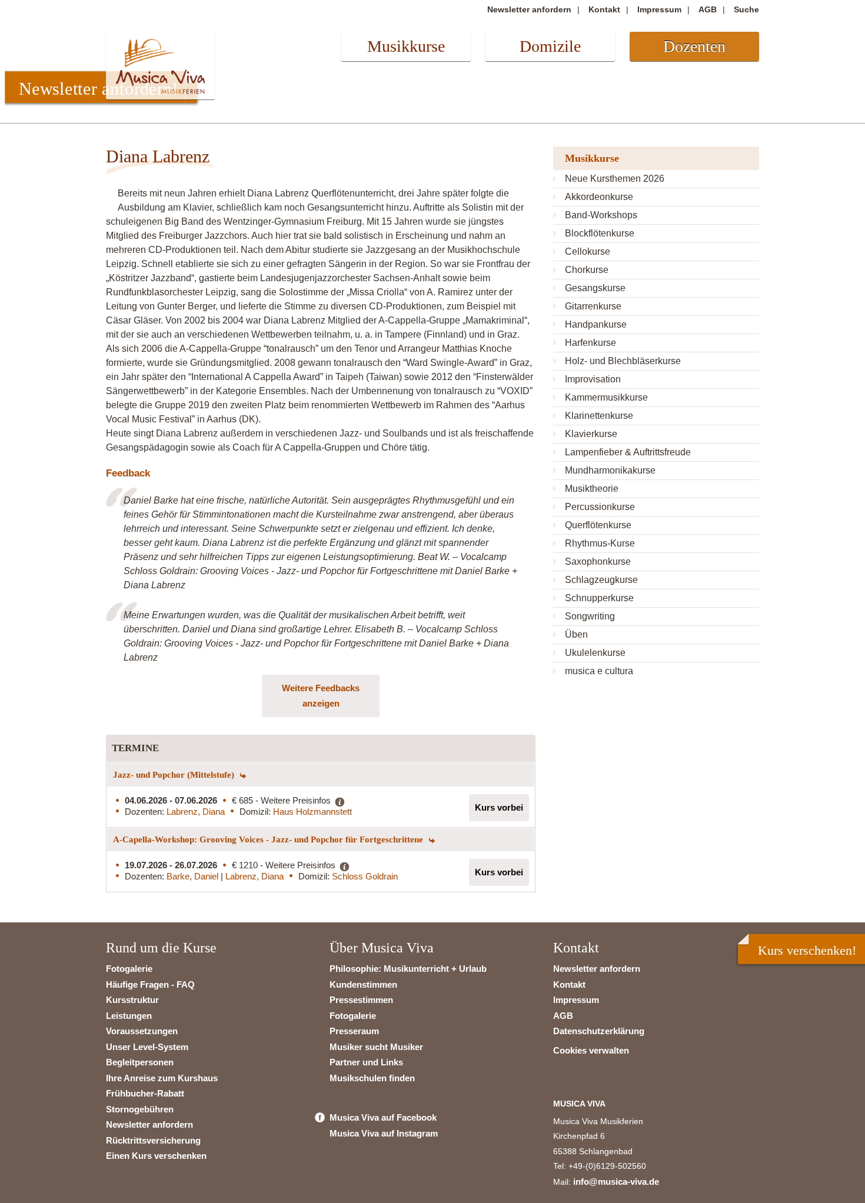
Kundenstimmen (363, 984)
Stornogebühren (140, 1109)
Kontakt (604, 9)
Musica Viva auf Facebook (383, 1117)
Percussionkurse (600, 507)
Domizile (550, 46)
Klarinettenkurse (599, 416)
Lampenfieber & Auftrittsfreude (628, 452)
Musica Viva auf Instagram (384, 1133)
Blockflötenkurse (599, 233)
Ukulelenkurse (595, 653)
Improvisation (593, 379)
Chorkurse (586, 270)
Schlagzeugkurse (601, 580)
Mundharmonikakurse (610, 470)
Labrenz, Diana (196, 812)
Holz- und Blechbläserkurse (623, 361)
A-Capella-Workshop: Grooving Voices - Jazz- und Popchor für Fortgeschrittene (269, 839)
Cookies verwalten (591, 1050)
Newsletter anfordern (529, 9)
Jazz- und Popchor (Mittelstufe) (175, 774)
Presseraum (354, 1031)
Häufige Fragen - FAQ (150, 984)
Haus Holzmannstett (312, 812)
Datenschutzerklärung (598, 1031)
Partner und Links (366, 1062)
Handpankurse (596, 324)
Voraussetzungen (142, 1031)
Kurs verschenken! (807, 950)
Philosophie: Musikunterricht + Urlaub (408, 969)
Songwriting (590, 616)
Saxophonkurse (598, 561)
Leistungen (129, 1016)
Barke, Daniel (194, 876)
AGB (707, 9)
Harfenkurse (590, 343)
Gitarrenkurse (593, 306)
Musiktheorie (591, 489)
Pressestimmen (361, 1000)
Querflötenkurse (598, 525)
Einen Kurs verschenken (156, 1156)
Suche (746, 9)
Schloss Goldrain (365, 876)
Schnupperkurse (599, 598)
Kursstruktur (132, 1000)
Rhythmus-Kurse (600, 543)
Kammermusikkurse (606, 397)
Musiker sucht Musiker (376, 1047)
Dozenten (694, 46)
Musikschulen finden (372, 1078)
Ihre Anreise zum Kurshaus (162, 1078)
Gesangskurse (595, 288)
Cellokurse (587, 251)
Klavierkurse (591, 434)
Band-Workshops (601, 215)
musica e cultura (599, 671)
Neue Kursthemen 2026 (614, 179)
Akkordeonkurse (599, 197)
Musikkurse (406, 46)
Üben (576, 634)
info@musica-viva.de (616, 1182)
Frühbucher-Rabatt (145, 1093)
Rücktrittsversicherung (153, 1140)
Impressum (659, 9)
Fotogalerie (129, 969)
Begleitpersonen (140, 1062)
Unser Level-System (147, 1047)
